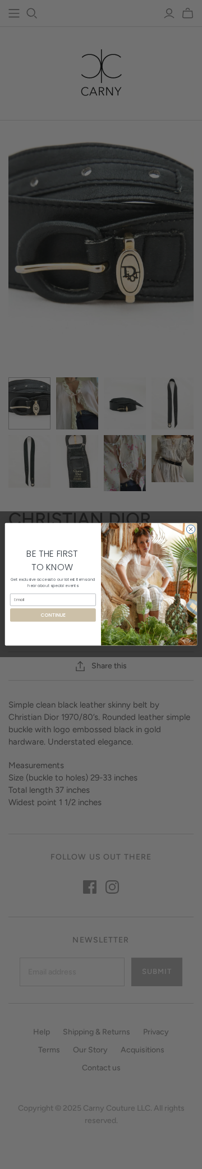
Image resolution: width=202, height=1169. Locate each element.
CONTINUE (52, 615)
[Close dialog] (190, 529)
